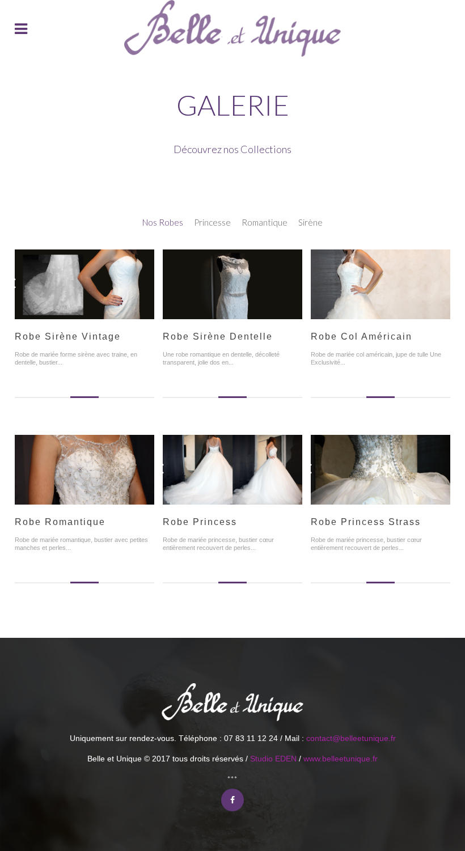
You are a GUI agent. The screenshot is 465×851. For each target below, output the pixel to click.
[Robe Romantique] (84, 445)
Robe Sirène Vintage (68, 336)
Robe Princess (200, 522)
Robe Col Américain (361, 336)
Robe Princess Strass (366, 522)
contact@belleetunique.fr (351, 738)
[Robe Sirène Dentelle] (232, 259)
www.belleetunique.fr (340, 758)
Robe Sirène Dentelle (218, 336)
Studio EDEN (273, 758)
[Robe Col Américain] (380, 259)
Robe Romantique (60, 522)
